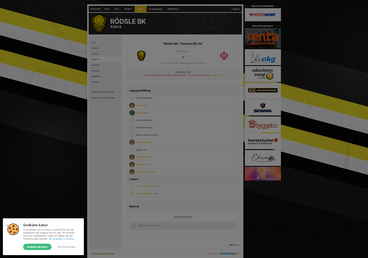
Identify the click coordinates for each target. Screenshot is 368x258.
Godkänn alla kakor (37, 246)
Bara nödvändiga (66, 246)
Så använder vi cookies (61, 238)
